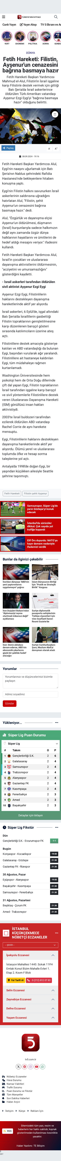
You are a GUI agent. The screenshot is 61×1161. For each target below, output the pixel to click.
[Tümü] (56, 722)
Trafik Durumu (14, 1087)
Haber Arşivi (13, 1101)
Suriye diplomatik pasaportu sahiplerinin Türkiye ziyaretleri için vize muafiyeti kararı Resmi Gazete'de (43, 616)
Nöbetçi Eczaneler (17, 1076)
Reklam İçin (37, 1110)
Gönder (9, 703)
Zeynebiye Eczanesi (18, 999)
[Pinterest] (24, 1066)
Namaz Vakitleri (15, 1083)
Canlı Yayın (9, 24)
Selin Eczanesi (15, 990)
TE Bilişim (39, 1145)
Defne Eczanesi (16, 1008)
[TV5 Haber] (29, 17)
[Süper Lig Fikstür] (56, 827)
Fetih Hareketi (12, 493)
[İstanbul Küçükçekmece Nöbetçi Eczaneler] (56, 933)
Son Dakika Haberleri (18, 1098)
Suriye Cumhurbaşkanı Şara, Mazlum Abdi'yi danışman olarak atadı (43, 648)
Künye (22, 1110)
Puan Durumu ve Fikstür (19, 1091)
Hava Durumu (14, 1080)
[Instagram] (30, 1066)
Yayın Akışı (30, 24)
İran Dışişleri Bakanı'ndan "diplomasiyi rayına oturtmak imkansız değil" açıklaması (16, 614)
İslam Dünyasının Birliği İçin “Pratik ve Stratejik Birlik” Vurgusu (44, 584)
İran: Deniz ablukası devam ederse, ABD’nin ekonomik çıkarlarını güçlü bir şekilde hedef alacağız (15, 650)
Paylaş (10, 148)
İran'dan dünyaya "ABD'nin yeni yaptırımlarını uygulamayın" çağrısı (16, 584)
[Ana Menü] (3, 16)
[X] (18, 1066)
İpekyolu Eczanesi (17, 955)
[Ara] (56, 17)
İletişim (9, 1110)
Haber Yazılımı (24, 1145)
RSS (9, 1131)
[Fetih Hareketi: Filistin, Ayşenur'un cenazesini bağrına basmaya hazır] (30, 126)
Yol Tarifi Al (17, 980)
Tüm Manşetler (15, 1094)
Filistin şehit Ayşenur (35, 493)
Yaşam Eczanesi (16, 1017)
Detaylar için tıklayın (30, 815)
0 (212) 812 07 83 (40, 980)
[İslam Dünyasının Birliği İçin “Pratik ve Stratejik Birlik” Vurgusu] (45, 571)
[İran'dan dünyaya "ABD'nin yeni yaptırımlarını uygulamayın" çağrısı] (16, 571)
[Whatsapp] (42, 1066)
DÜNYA (30, 52)
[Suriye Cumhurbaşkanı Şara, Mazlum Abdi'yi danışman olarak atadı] (45, 634)
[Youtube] (36, 1066)
